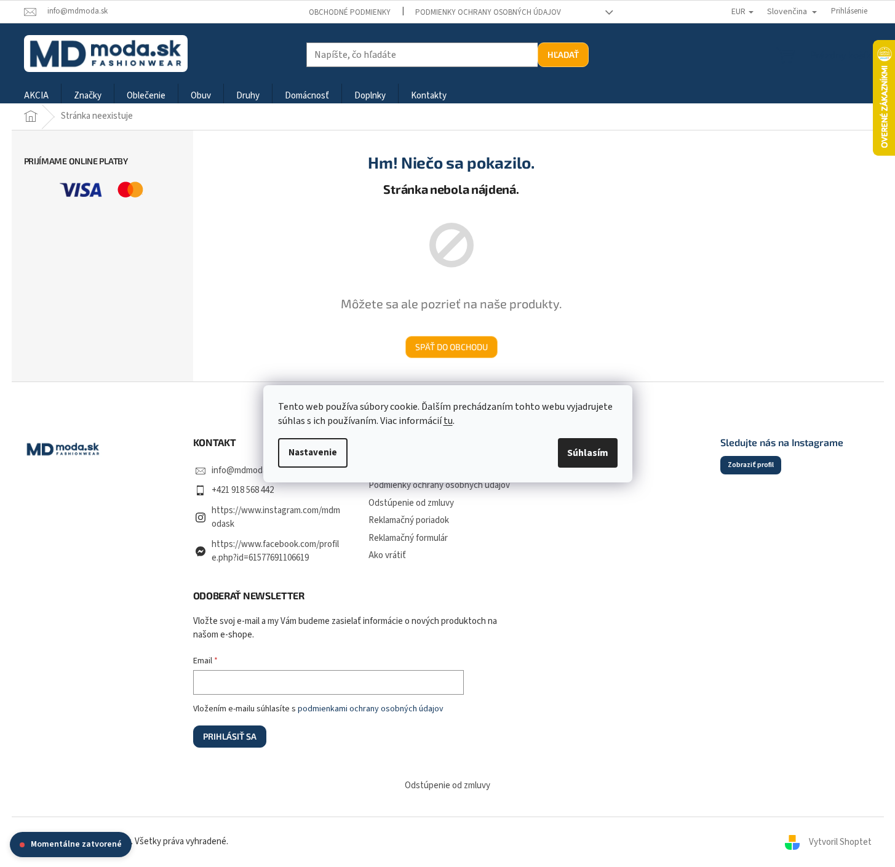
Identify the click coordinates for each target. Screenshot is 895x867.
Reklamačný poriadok (408, 520)
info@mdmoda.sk (244, 470)
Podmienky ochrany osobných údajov (488, 12)
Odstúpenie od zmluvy (411, 503)
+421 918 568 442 (243, 490)
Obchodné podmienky (350, 12)
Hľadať (563, 54)
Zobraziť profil (751, 465)
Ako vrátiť (387, 555)
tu (448, 421)
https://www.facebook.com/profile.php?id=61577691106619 (275, 551)
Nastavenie (312, 452)
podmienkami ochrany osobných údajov (371, 709)
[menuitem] (36, 96)
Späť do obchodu (451, 347)
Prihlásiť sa (230, 736)
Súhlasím (587, 453)
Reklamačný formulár (408, 538)
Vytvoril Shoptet (840, 841)
